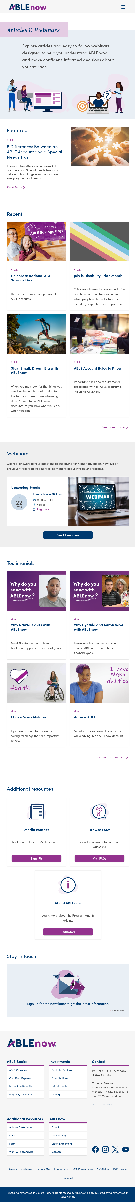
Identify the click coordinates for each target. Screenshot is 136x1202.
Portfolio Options (62, 1070)
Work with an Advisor (21, 1151)
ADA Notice (103, 1168)
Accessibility (59, 1135)
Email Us (36, 858)
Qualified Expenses (21, 1078)
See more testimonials (111, 757)
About (55, 1127)
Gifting (56, 1094)
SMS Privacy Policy (83, 1168)
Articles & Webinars (20, 1127)
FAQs (12, 1135)
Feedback (68, 1177)
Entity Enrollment (62, 1143)
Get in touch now (102, 1104)
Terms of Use (43, 1168)
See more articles (114, 427)
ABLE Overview (18, 1070)
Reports (12, 1168)
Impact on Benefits (20, 1086)
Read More (14, 187)
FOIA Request (120, 1168)
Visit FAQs (99, 858)
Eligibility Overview (20, 1094)
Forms (13, 1143)
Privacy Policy (61, 1168)
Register (42, 509)
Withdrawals (59, 1086)
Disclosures (26, 1168)
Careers (56, 1151)
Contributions (60, 1078)
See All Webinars (68, 535)
